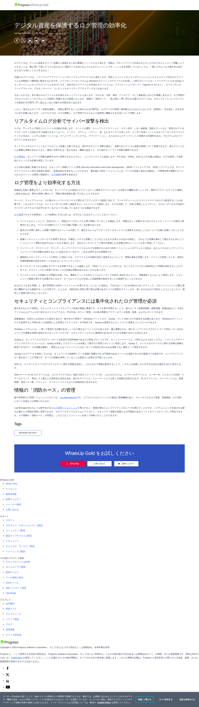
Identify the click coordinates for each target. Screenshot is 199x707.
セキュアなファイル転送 (18, 562)
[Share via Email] (43, 41)
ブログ (9, 624)
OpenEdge (11, 593)
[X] (7, 676)
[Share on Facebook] (17, 41)
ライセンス (11, 489)
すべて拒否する (166, 699)
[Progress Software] (9, 644)
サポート (10, 520)
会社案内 (10, 604)
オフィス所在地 (13, 635)
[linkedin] (7, 682)
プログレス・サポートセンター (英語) (24, 525)
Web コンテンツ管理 (16, 588)
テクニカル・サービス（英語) (20, 546)
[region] (99, 699)
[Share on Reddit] (36, 41)
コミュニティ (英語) (15, 530)
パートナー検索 (13, 504)
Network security (28, 433)
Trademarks (16, 658)
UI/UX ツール (12, 583)
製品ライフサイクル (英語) (19, 536)
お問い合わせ (99, 464)
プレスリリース (13, 614)
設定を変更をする (187, 699)
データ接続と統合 (14, 577)
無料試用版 (74, 464)
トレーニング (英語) (15, 551)
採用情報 (10, 630)
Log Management (68, 397)
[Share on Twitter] (23, 41)
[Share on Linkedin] (30, 41)
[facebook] (7, 669)
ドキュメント (12, 541)
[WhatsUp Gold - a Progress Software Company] (99, 5)
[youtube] (8, 688)
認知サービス (12, 572)
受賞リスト (11, 609)
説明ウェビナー (128, 464)
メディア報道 (12, 619)
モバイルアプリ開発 (15, 567)
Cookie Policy (104, 702)
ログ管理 (18, 157)
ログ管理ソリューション (65, 408)
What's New (11, 484)
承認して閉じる (145, 699)
